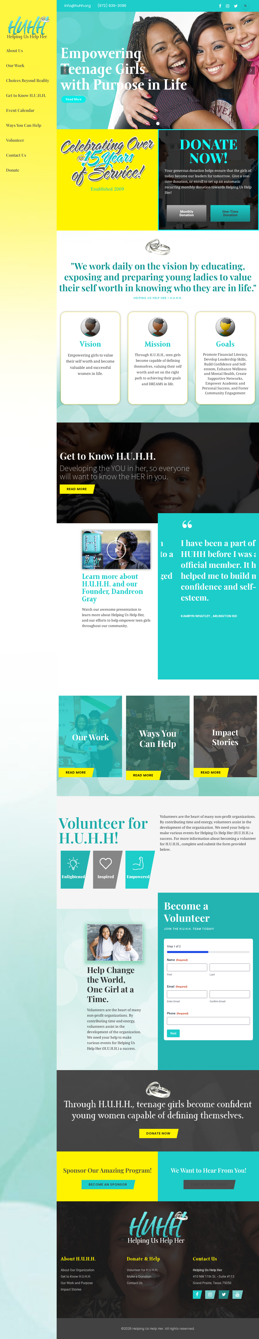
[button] (116, 550)
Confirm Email (217, 1001)
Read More (74, 99)
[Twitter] (223, 1294)
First (169, 974)
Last (212, 974)
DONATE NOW (158, 1133)
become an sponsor (108, 1184)
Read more (77, 489)
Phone (177, 1013)
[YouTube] (236, 1294)
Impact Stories (225, 737)
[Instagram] (209, 1294)
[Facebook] (196, 1294)
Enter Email (173, 1001)
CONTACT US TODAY (209, 1184)
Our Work (90, 736)
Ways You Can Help (157, 738)
